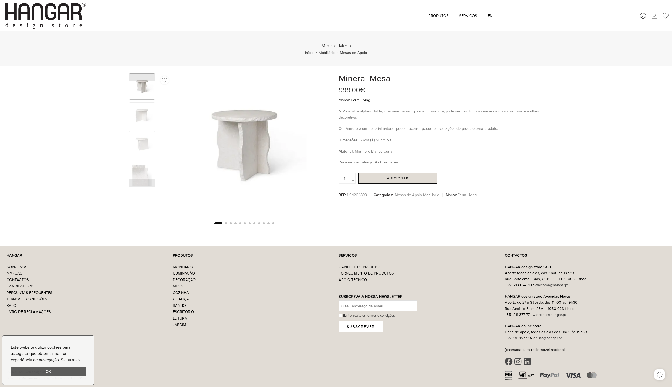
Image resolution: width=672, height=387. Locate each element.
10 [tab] (264, 227)
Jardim (179, 324)
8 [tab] (254, 227)
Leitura (180, 318)
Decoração (184, 279)
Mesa (178, 286)
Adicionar (397, 178)
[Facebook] (509, 362)
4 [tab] (235, 227)
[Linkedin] (527, 362)
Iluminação (184, 273)
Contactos (18, 279)
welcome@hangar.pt (551, 285)
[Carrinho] (654, 15)
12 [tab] (273, 227)
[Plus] (353, 175)
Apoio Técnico (353, 279)
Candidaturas (21, 286)
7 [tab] (250, 227)
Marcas (14, 273)
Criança (181, 299)
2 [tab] (226, 227)
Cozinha (181, 292)
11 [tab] (268, 227)
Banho (179, 305)
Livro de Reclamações (29, 311)
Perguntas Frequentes (29, 292)
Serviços (468, 15)
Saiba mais (70, 360)
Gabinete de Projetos (360, 267)
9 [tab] (259, 227)
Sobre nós (17, 267)
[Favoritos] (164, 80)
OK (48, 371)
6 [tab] (245, 227)
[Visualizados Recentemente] (659, 374)
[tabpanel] (244, 146)
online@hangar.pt (547, 338)
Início (309, 52)
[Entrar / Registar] (643, 15)
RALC (11, 305)
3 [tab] (231, 227)
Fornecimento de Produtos (366, 273)
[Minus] (353, 181)
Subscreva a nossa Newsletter (370, 297)
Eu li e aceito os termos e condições (369, 315)
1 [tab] (218, 227)
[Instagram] (518, 362)
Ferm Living (360, 100)
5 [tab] (240, 227)
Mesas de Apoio (353, 52)
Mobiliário (327, 52)
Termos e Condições (27, 299)
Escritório (183, 311)
